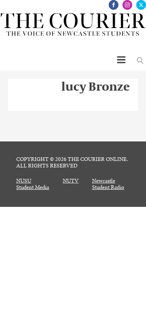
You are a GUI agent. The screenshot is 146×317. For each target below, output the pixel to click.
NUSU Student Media (32, 184)
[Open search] (140, 60)
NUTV (71, 181)
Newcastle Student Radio (108, 184)
